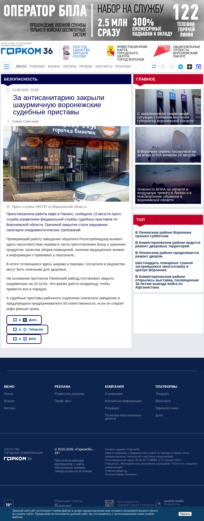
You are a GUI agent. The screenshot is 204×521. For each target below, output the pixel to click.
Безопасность (20, 79)
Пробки (85, 66)
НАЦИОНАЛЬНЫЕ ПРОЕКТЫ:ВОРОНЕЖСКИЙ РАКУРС (186, 51)
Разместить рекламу (70, 394)
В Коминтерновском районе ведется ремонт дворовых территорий (167, 244)
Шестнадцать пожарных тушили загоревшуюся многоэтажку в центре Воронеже (164, 266)
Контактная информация (123, 401)
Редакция (112, 408)
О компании (114, 394)
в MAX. (28, 339)
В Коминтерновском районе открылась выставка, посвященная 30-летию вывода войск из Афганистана (167, 282)
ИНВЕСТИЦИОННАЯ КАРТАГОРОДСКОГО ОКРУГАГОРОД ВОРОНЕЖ (132, 53)
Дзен (159, 415)
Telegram (162, 394)
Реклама (123, 66)
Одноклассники (167, 408)
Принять (185, 513)
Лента (21, 66)
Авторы (69, 66)
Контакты (104, 66)
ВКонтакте (163, 401)
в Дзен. (28, 320)
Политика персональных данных (123, 417)
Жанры (54, 66)
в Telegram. (31, 329)
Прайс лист (63, 401)
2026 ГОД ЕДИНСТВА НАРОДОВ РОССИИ (81, 51)
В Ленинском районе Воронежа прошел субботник (163, 234)
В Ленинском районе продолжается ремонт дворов (167, 254)
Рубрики (37, 66)
